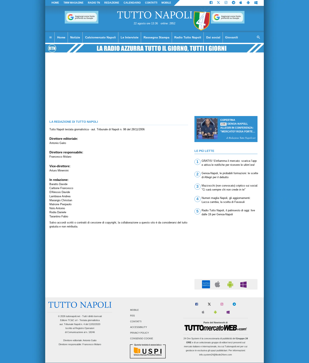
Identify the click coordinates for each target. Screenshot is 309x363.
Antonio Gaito (57, 143)
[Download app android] (248, 3)
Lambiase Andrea (59, 196)
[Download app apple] (241, 3)
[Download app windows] (256, 3)
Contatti (135, 321)
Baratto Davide (58, 184)
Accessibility (138, 327)
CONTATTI (151, 2)
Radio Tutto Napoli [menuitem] (187, 37)
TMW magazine (73, 2)
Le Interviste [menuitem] (130, 37)
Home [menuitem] (61, 37)
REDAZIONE (111, 2)
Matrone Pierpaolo (60, 204)
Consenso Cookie (141, 338)
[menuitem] (50, 37)
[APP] (206, 284)
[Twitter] (218, 3)
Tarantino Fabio (58, 216)
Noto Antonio (57, 208)
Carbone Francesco (61, 188)
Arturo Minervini (59, 170)
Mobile (134, 310)
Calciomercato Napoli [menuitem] (100, 37)
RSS (132, 316)
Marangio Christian (60, 200)
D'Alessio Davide (59, 192)
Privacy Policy (139, 333)
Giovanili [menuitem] (231, 37)
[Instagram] (226, 3)
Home (55, 2)
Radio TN (94, 2)
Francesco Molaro (60, 156)
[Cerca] (258, 37)
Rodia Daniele (57, 212)
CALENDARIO (132, 2)
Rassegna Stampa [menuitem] (156, 37)
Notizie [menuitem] (75, 37)
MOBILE (166, 2)
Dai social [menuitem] (213, 37)
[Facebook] (211, 3)
